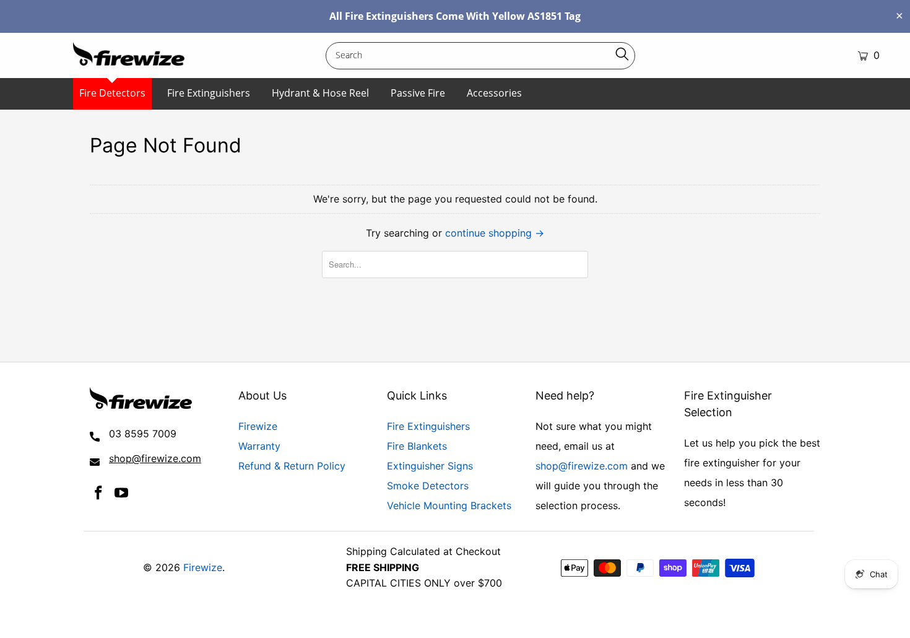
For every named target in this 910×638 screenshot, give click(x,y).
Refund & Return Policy (291, 466)
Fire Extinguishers (208, 93)
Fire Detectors (112, 93)
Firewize (257, 426)
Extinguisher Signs (430, 466)
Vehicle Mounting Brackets (449, 505)
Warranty (259, 446)
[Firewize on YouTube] (122, 493)
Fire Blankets (417, 446)
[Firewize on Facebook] (99, 493)
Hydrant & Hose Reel (320, 93)
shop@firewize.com (581, 466)
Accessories (494, 93)
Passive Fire (418, 93)
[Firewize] (138, 55)
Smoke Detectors (428, 485)
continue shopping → (494, 233)
